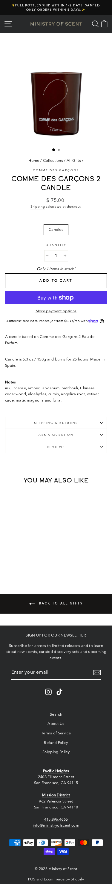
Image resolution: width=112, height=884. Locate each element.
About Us (56, 723)
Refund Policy (56, 742)
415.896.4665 (56, 819)
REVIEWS (56, 447)
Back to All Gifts (60, 603)
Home (33, 160)
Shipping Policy (56, 752)
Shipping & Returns (56, 422)
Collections (53, 160)
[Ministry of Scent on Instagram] (48, 692)
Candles (56, 229)
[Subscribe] (97, 672)
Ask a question (56, 434)
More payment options (56, 311)
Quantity (56, 245)
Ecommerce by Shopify (64, 879)
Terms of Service (56, 733)
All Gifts (74, 160)
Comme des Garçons (56, 170)
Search (56, 714)
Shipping (37, 206)
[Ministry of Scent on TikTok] (59, 692)
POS (32, 879)
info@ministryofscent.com (56, 825)
